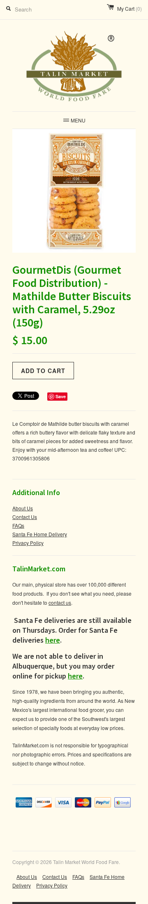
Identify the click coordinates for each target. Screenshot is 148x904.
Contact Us (24, 516)
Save (61, 396)
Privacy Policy (28, 542)
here (52, 640)
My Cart (129, 8)
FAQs (18, 525)
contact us (60, 602)
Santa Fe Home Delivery (39, 534)
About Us (22, 508)
